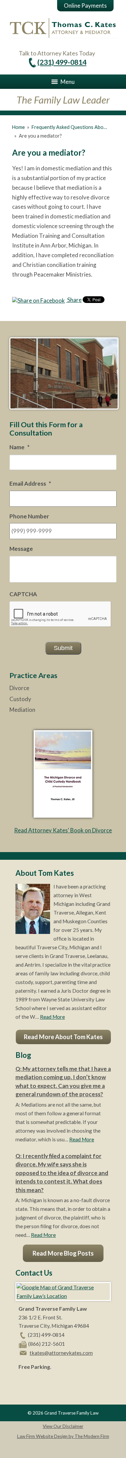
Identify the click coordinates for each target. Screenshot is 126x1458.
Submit (63, 648)
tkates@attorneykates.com (61, 1352)
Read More (52, 1017)
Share (74, 299)
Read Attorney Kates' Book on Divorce (63, 830)
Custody (20, 698)
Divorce (19, 687)
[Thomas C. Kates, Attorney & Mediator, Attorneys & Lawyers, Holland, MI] (35, 1382)
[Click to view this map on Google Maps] (63, 1296)
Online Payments (85, 5)
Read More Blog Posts (63, 1253)
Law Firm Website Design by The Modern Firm (63, 1436)
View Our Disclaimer (63, 1426)
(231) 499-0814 (61, 62)
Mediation (22, 709)
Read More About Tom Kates (63, 1036)
